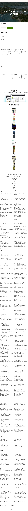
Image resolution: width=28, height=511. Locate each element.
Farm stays (8, 45)
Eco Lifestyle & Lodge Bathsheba (4, 384)
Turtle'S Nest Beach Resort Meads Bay (18, 430)
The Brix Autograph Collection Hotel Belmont (19, 341)
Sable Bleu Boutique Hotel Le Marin (18, 323)
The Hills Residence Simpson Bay (18, 342)
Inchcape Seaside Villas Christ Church (18, 291)
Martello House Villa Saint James (4, 477)
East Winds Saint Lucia (3, 277)
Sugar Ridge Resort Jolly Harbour (18, 337)
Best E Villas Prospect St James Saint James (5, 259)
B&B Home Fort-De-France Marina (18, 253)
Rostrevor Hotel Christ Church (17, 413)
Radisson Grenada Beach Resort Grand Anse (19, 319)
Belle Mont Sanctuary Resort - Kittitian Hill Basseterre (6, 193)
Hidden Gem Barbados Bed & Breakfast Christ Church (6, 287)
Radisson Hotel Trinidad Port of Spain (4, 320)
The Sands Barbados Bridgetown (4, 348)
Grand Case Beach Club (17, 281)
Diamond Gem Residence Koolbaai (4, 276)
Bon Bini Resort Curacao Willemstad (18, 369)
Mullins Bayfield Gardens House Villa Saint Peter (6, 480)
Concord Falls (15, 86)
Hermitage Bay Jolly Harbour (17, 207)
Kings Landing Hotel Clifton (3, 402)
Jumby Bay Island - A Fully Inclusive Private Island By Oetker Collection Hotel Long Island (20, 211)
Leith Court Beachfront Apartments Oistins (5, 473)
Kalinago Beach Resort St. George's (18, 292)
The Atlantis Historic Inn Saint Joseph (18, 424)
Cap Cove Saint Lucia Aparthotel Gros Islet (5, 458)
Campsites (2, 44)
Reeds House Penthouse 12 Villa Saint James (19, 482)
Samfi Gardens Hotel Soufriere (17, 414)
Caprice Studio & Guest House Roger (18, 458)
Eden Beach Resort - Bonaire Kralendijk (19, 384)
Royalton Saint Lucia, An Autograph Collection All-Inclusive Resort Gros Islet (6, 226)
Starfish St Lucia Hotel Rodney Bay (18, 420)
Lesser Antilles (5, 1)
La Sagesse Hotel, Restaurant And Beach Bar (19, 470)
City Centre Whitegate (23, 74)
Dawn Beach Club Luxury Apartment (4, 464)
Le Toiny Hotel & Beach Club (17, 216)
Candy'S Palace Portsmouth (17, 372)
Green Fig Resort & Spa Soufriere (4, 389)
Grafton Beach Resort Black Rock (4, 388)
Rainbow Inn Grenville (2, 482)
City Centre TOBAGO (9, 77)
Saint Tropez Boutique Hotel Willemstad (5, 325)
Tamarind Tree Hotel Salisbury (3, 446)
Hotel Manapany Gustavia (3, 209)
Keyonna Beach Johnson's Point (18, 293)
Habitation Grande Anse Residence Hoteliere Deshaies (20, 282)
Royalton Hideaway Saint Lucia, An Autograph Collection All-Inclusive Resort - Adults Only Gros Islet (20, 224)
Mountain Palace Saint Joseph (17, 479)
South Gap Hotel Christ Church (3, 418)
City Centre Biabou (16, 78)
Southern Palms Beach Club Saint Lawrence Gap (20, 418)
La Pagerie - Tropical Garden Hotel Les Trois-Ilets (20, 296)
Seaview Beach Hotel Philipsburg (18, 416)
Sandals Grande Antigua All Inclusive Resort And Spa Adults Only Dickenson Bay (20, 228)
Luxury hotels (21, 54)
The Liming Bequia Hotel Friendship (4, 243)
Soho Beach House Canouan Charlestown (5, 237)
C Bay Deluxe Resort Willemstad (18, 263)
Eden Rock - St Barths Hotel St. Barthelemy (5, 202)
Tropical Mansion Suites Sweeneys (18, 429)
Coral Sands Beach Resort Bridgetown (18, 379)
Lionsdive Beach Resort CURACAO (18, 300)
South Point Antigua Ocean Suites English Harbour (6, 492)
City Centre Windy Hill (23, 77)
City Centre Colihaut (9, 74)
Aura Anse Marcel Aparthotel (17, 454)
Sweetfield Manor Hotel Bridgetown (4, 240)
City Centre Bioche (3, 74)
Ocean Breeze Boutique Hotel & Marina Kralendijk (6, 409)
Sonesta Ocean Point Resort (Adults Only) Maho (20, 237)
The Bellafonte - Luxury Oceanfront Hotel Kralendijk (20, 340)
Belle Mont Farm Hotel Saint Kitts (4, 258)
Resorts (15, 54)
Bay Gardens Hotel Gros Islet (17, 364)
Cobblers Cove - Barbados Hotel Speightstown (19, 198)
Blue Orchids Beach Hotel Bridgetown (4, 369)
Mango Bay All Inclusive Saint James (18, 303)
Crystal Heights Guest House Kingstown (19, 463)
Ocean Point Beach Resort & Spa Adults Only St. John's (6, 309)
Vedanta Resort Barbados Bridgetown (4, 431)
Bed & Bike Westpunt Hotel (17, 366)
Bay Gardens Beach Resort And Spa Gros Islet (5, 256)
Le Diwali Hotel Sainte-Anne (3, 404)
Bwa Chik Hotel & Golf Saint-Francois (4, 372)
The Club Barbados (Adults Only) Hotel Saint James (6, 426)
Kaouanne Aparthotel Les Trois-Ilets (4, 293)
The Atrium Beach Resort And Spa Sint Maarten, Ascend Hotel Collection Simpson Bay (6, 341)
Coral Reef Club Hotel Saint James (18, 200)
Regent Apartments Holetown (3, 483)
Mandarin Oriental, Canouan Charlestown (5, 217)
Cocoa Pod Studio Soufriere (17, 439)
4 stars (8, 36)
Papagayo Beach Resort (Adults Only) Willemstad (6, 315)
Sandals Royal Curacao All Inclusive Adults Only (6, 232)
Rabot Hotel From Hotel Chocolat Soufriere (19, 318)
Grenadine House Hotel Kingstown (4, 282)
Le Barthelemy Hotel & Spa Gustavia (4, 215)
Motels (1, 45)
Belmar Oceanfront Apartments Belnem (18, 258)
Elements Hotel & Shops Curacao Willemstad (19, 277)
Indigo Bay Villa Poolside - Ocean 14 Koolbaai (19, 468)
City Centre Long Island (23, 78)
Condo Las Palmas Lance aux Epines (4, 378)
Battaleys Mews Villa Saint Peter (18, 455)
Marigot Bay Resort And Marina (4, 218)
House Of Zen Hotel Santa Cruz (4, 468)
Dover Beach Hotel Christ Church (18, 383)
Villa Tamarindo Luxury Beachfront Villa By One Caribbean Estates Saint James (5, 499)
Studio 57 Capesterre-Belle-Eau (18, 421)
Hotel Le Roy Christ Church (3, 290)
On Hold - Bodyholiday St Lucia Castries (19, 311)
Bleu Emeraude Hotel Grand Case (4, 260)
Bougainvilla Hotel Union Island (4, 370)
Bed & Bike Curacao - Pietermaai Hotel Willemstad (6, 438)
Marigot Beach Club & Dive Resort (4, 304)
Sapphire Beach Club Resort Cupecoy (4, 415)
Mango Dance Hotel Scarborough (18, 475)
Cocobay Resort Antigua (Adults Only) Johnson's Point (6, 268)
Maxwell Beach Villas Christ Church (18, 477)
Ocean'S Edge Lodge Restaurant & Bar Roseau (6, 443)
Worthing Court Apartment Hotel (18, 356)
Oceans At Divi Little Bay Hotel (3, 311)
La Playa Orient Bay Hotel (3, 297)
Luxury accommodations (17, 49)
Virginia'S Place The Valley (17, 500)
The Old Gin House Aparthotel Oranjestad (5, 345)
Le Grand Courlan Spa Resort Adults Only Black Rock (20, 404)
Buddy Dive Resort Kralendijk (3, 371)
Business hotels (15, 55)
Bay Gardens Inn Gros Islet (3, 365)
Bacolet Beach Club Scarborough (4, 255)
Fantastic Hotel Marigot (17, 440)
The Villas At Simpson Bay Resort (4, 245)
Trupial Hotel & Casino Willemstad (18, 352)
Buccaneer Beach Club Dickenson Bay (18, 370)
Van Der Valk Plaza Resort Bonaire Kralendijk (19, 353)
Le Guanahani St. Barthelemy (17, 215)
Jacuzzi (1, 54)
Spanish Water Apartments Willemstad (19, 419)
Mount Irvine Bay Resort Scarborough (4, 408)
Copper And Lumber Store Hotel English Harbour (20, 378)
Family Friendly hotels (22, 49)
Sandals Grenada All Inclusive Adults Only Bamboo (20, 229)
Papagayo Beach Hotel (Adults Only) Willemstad (20, 314)
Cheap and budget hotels (23, 51)
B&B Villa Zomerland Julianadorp (18, 254)
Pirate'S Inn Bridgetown (17, 444)
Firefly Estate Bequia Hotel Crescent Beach (5, 203)
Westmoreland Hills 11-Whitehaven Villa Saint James (20, 501)
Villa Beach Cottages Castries (3, 432)
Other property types (3, 39)
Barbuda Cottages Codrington (3, 364)
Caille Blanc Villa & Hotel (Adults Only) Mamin (19, 264)
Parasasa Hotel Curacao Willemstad (18, 410)
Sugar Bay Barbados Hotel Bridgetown (5, 337)
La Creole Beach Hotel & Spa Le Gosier (4, 296)
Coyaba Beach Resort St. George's (18, 272)
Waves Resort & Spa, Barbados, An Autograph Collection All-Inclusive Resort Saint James (19, 355)
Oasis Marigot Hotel (16, 408)
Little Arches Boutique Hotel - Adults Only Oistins (6, 301)
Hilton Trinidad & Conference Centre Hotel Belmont (20, 391)
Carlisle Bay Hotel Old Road (3, 198)
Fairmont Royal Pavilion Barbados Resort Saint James (20, 202)
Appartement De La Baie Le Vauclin (18, 362)
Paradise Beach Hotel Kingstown (4, 444)
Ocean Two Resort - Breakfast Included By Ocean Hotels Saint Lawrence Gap (20, 310)
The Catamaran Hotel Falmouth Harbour (19, 425)
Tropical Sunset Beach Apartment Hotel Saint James (6, 430)
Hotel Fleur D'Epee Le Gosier (3, 395)
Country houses (22, 43)
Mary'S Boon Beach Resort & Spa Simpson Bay (19, 305)
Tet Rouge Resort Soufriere (17, 339)
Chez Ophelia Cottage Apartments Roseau (5, 265)
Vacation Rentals (9, 49)
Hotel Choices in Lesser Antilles (14, 12)
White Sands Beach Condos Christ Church (5, 356)
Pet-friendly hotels (22, 53)
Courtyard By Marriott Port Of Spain (18, 380)
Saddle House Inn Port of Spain (18, 486)
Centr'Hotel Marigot (2, 439)
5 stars (1, 36)
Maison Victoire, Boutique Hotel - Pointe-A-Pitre (6, 475)
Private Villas (2, 53)
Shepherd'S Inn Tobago (3, 490)
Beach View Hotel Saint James (3, 257)
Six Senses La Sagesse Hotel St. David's (19, 236)
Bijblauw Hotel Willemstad (17, 259)
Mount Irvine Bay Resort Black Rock (18, 407)
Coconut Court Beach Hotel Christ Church (5, 377)
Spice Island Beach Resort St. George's (4, 238)
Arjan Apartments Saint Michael (18, 453)
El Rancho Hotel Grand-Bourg (3, 465)
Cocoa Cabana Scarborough (17, 376)
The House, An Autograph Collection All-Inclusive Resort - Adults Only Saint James (20, 343)
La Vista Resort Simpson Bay (3, 403)
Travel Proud (21, 55)
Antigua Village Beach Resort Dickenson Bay (5, 362)
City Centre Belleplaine (16, 77)
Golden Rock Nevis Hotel (3, 281)
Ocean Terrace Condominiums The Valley (19, 409)
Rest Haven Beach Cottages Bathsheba (19, 483)
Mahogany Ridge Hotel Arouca (18, 474)
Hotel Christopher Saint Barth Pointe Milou (5, 208)
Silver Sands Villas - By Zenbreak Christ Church (19, 491)
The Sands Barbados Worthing (18, 348)
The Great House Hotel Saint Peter (18, 241)
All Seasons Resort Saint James (18, 359)
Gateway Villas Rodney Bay (3, 441)
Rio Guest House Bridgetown (3, 413)
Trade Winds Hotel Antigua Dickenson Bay (5, 429)
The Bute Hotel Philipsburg (3, 493)
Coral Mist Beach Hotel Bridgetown (4, 379)
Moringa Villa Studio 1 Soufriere (4, 479)
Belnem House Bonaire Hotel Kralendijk (18, 456)
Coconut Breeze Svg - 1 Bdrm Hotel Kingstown (5, 462)
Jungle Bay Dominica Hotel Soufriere (18, 469)
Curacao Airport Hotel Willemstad (18, 381)
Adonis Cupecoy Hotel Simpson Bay (4, 359)
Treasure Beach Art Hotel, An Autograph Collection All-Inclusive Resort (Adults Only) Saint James (6, 351)
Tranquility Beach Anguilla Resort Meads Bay (19, 495)
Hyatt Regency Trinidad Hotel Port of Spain (5, 291)
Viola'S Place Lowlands (3, 500)
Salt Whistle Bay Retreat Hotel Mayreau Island (5, 414)
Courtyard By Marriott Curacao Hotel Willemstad (6, 272)
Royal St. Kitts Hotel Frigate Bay (4, 323)
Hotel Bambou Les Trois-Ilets (17, 394)
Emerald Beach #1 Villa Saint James (18, 465)
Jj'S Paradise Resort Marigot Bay (4, 292)
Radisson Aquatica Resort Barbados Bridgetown (6, 319)
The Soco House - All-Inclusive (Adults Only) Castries (20, 349)
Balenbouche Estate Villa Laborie (4, 455)
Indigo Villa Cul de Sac (3, 469)
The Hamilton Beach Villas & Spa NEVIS (5, 342)
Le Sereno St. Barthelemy (3, 216)
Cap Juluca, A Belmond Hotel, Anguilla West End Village (6, 197)
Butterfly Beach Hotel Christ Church (18, 371)
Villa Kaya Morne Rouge (3, 498)
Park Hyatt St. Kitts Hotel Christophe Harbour (5, 220)
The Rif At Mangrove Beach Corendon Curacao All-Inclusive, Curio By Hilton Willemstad (20, 243)
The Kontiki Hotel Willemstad (3, 344)
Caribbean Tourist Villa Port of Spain (4, 459)
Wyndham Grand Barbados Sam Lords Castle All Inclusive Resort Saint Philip (20, 247)
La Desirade (8, 86)
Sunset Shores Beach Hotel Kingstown (18, 423)
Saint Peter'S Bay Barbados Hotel (4, 324)
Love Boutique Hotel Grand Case (4, 474)
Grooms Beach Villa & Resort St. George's (19, 389)
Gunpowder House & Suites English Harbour (5, 206)
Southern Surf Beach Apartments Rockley (5, 419)
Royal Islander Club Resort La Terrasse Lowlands (20, 322)
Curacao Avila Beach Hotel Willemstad (18, 273)
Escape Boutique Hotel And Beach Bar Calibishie (6, 385)
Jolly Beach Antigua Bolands (3, 398)
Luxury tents (8, 44)
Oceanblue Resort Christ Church (4, 410)
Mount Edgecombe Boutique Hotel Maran (5, 407)
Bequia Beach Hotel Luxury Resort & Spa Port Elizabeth (6, 195)
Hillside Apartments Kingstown (17, 390)
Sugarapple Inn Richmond (17, 445)
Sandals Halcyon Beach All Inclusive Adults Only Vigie (20, 230)
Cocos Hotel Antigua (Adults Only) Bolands (19, 270)
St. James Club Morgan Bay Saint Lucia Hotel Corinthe (6, 335)
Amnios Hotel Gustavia (17, 360)
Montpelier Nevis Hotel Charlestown (18, 306)
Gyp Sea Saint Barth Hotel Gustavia (18, 206)
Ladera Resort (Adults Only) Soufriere (18, 214)
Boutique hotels (9, 55)
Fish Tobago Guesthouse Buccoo (18, 279)
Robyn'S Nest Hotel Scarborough (4, 484)
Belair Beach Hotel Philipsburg (3, 367)
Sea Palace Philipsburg (17, 415)
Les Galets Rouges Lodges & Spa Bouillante (5, 300)
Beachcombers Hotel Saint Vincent (4, 366)
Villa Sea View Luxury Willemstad (18, 498)
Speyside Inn (1, 420)
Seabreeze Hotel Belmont (3, 416)
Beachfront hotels (16, 53)
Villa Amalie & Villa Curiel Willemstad (18, 354)
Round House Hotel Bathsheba (4, 445)
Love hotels (21, 44)
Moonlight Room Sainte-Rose (17, 478)
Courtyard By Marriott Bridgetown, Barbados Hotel (6, 380)
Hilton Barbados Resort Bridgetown (18, 287)
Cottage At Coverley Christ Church (18, 462)
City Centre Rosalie (9, 78)
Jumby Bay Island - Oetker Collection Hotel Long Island (6, 212)
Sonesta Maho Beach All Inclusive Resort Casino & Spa (6, 333)
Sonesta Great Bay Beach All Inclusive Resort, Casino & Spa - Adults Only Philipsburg (6, 332)
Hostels (15, 43)
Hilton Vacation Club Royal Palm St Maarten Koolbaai (6, 393)
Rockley (1, 69)
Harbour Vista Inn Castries (17, 441)
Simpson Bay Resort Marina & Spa (4, 236)
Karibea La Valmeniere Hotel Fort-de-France (19, 400)
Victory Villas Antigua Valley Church (18, 431)
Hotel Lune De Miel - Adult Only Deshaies (19, 290)
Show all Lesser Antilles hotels (4, 62)
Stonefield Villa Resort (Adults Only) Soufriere (5, 336)
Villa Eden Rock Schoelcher (17, 432)
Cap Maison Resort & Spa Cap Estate (18, 197)
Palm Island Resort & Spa (3, 314)
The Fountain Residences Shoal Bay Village (19, 426)
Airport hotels (15, 51)
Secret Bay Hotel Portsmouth (3, 233)
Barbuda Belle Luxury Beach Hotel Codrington (19, 255)
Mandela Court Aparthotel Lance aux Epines (5, 303)
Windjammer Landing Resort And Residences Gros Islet (6, 246)
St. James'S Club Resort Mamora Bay (18, 335)
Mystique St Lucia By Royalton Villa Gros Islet (19, 480)
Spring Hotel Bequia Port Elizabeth (18, 238)
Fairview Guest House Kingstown (18, 385)
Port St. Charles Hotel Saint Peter (18, 317)
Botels (8, 43)
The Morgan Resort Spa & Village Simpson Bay (19, 344)
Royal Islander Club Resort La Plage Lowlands (5, 322)
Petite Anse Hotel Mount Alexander (18, 315)
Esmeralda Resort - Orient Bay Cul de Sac (19, 278)
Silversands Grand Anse (17, 235)
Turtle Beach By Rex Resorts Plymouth (4, 497)
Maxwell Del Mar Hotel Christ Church (4, 478)
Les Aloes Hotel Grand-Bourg (17, 405)
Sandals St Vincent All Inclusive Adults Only (19, 232)
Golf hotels (2, 55)
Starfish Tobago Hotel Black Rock (4, 421)
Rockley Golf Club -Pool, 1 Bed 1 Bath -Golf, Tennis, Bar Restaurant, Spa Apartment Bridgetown (20, 484)
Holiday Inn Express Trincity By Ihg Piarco (19, 393)
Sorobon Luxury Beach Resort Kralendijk (19, 333)
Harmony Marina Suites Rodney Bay (4, 390)
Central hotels (2, 51)
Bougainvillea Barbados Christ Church (4, 262)
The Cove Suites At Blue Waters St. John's (19, 240)
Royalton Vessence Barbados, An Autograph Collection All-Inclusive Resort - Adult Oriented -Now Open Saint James (20, 226)
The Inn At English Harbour (3, 242)
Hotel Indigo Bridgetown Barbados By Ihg (19, 208)
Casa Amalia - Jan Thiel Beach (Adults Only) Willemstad (6, 374)
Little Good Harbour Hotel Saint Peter (18, 301)
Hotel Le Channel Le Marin (3, 467)
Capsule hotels (15, 44)
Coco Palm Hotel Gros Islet (3, 376)
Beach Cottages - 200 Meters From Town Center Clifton (6, 456)
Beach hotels (8, 53)
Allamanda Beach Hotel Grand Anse (4, 360)
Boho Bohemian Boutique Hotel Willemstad (19, 438)
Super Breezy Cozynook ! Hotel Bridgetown (19, 492)
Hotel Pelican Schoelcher (17, 396)
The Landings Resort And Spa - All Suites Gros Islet (20, 242)
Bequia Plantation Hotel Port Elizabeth (18, 367)
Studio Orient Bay (16, 336)
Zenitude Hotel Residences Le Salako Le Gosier (5, 434)
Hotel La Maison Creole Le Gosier (18, 395)
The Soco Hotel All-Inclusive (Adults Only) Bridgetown (6, 349)
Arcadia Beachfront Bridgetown (18, 452)
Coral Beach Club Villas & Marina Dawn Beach (19, 199)
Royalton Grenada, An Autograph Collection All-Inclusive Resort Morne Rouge (6, 224)
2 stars (21, 36)
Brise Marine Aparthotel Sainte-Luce (18, 262)
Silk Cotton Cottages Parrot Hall (18, 490)
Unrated (2, 37)
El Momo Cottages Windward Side (4, 440)
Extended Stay (2, 49)
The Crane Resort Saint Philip (3, 241)
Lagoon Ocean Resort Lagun (17, 403)
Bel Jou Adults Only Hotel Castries (18, 257)
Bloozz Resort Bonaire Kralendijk (18, 260)
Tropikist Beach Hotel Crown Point (18, 496)
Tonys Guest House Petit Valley (18, 446)
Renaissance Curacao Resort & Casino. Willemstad (20, 320)
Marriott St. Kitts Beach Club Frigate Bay (5, 305)
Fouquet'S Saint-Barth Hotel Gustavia (18, 203)
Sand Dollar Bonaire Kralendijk (17, 325)
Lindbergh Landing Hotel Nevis (17, 473)
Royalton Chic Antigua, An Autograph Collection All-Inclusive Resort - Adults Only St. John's (20, 223)
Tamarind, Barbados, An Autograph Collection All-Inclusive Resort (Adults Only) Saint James (6, 339)
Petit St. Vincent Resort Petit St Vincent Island (19, 220)
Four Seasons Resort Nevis (17, 204)
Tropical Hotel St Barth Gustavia (18, 245)
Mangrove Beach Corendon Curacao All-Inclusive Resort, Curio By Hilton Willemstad (20, 217)
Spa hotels (8, 54)
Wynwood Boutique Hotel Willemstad (4, 448)
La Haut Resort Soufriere (17, 402)
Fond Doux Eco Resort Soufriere (4, 386)
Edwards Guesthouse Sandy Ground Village (19, 464)
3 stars (14, 36)
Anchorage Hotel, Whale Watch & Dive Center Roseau (6, 361)
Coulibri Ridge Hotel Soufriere (3, 463)
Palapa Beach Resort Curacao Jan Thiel (19, 443)
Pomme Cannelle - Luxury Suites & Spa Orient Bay (6, 317)
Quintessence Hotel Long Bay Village (4, 318)
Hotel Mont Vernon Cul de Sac (17, 467)
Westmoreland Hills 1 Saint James (4, 501)
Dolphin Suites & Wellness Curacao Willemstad (5, 383)
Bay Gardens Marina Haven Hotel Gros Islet (19, 365)
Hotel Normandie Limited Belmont (4, 396)
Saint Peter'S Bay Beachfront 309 (18, 324)
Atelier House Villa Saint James (4, 454)
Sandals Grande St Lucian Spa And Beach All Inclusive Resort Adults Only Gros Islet (6, 229)
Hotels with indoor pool (10, 51)
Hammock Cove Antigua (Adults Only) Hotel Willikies (6, 207)
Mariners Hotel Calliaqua (17, 304)
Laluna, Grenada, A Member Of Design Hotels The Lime (20, 297)
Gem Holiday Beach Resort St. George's (19, 386)
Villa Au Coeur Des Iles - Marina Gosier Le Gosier (20, 497)
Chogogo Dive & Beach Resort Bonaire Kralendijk (20, 265)
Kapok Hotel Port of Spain (3, 400)
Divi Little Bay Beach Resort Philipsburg (18, 276)
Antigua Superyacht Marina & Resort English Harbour (20, 361)
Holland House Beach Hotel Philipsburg (5, 394)
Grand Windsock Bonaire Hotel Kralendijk (19, 388)
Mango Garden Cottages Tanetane (4, 476)
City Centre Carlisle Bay (17, 74)
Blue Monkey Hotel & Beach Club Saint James (19, 195)
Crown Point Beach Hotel (3, 381)
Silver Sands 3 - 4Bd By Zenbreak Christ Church (5, 491)
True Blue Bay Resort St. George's (4, 352)
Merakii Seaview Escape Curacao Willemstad (5, 306)
